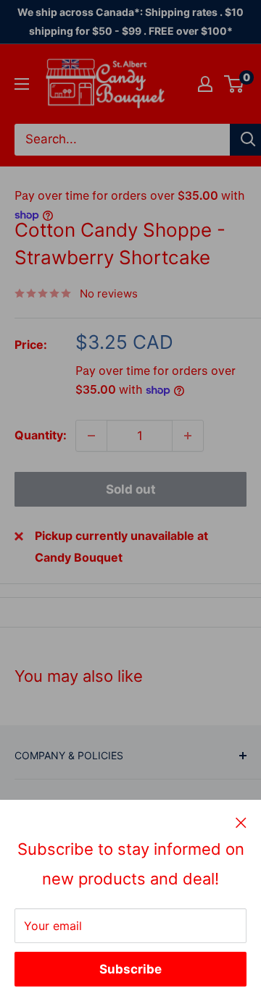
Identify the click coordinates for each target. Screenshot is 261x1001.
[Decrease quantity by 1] (91, 436)
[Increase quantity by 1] (188, 436)
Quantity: (40, 435)
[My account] (205, 84)
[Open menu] (21, 84)
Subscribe (130, 969)
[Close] (241, 822)
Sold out (131, 489)
